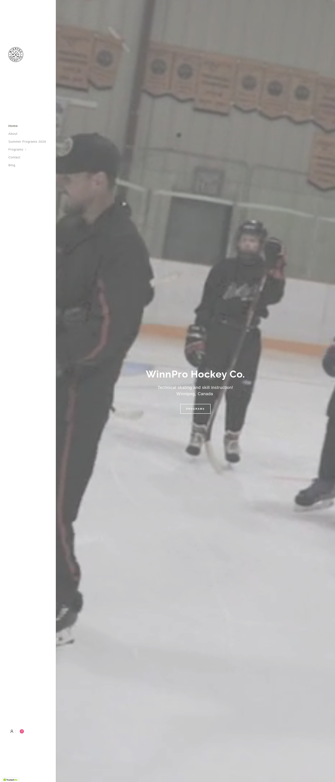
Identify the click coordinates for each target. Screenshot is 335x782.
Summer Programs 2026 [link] (27, 141)
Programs (195, 408)
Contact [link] (14, 157)
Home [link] (13, 126)
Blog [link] (11, 165)
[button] (32, 150)
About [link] (12, 134)
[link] (15, 54)
